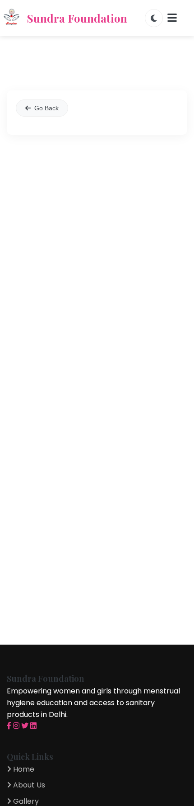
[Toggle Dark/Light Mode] (154, 18)
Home (22, 769)
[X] (24, 726)
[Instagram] (16, 726)
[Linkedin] (33, 726)
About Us (28, 785)
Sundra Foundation (77, 18)
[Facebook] (9, 726)
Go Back (46, 108)
